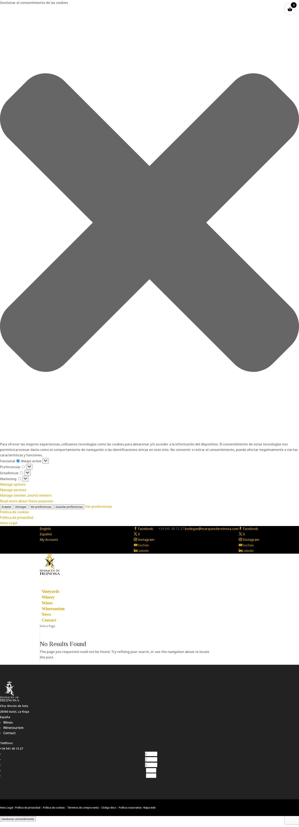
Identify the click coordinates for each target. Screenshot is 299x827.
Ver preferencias (41, 507)
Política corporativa (130, 807)
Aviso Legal (8, 523)
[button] (149, 223)
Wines (8, 722)
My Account (49, 539)
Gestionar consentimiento (18, 819)
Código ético (108, 807)
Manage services (13, 490)
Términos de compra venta (83, 807)
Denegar (20, 507)
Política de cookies (14, 512)
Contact (9, 733)
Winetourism (53, 608)
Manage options (13, 484)
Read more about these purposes (26, 501)
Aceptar (6, 507)
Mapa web (149, 807)
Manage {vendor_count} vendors (26, 495)
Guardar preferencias (69, 507)
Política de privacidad (16, 517)
